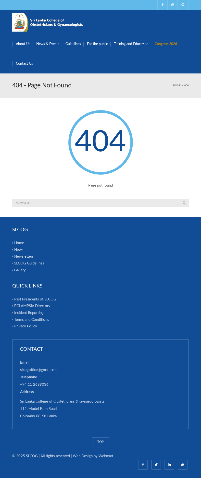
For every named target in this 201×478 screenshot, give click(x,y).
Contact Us (24, 63)
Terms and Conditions (31, 319)
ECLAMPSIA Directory (32, 306)
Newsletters (24, 256)
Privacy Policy (25, 326)
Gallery (20, 270)
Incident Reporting (29, 313)
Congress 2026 (166, 44)
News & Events (47, 44)
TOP (100, 442)
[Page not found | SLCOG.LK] (49, 22)
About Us (23, 44)
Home (19, 243)
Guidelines (73, 44)
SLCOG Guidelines (29, 263)
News (19, 249)
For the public (97, 44)
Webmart (106, 456)
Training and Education (131, 44)
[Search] (184, 203)
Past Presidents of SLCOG (35, 299)
